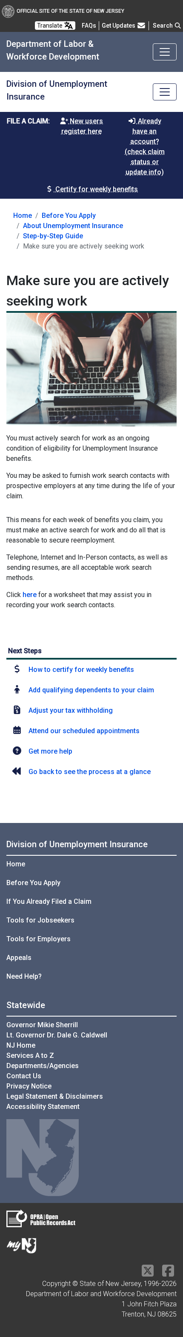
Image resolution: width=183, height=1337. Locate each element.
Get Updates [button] (119, 25)
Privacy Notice (28, 1086)
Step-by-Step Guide (53, 236)
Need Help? (24, 976)
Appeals (18, 958)
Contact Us (23, 1076)
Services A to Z (30, 1055)
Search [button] (163, 25)
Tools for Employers (38, 939)
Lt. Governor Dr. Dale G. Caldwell (56, 1035)
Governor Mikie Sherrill (42, 1025)
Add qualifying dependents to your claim (91, 690)
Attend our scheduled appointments (84, 731)
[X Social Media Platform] (147, 1273)
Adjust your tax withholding (71, 710)
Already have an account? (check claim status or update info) (145, 146)
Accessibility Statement (43, 1107)
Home (22, 215)
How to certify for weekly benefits (81, 670)
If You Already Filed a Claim (49, 901)
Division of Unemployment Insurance (77, 844)
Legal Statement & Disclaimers (54, 1096)
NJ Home (20, 1045)
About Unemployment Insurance (73, 226)
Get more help (50, 751)
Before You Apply (69, 215)
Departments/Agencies (42, 1066)
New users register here (82, 126)
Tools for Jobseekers (40, 920)
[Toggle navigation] (165, 51)
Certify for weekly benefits (96, 189)
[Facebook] (168, 1273)
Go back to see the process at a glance (90, 772)
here (30, 595)
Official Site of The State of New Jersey (70, 11)
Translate (50, 25)
